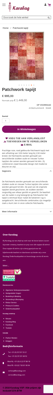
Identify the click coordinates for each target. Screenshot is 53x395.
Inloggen (9, 341)
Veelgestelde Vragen (13, 293)
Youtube (9, 328)
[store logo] (19, 7)
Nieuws (8, 319)
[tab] (26, 170)
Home (6, 28)
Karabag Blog (11, 322)
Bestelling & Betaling (13, 296)
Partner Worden (11, 338)
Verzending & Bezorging (15, 299)
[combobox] (26, 17)
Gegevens (6, 171)
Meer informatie (9, 211)
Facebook (9, 325)
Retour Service (11, 303)
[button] (19, 85)
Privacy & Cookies (12, 306)
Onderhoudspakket (13, 309)
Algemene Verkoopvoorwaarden (17, 290)
